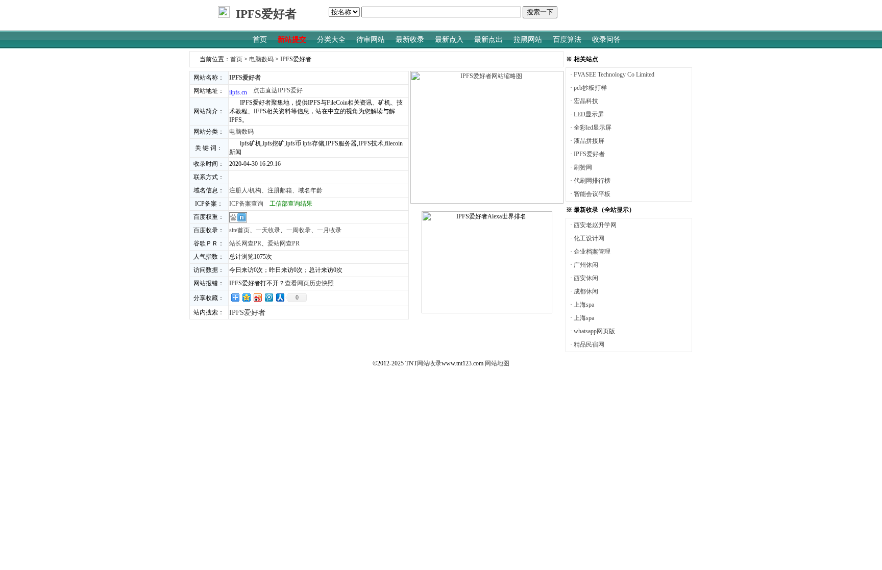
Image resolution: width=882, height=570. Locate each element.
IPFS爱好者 (589, 154)
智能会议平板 (592, 193)
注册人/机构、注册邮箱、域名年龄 (276, 190)
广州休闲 (586, 264)
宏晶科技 (586, 101)
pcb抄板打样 (590, 87)
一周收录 (298, 230)
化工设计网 (589, 238)
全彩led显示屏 (592, 127)
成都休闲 (586, 291)
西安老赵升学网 (595, 225)
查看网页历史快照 (309, 283)
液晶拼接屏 (589, 140)
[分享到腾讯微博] (268, 297)
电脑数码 (261, 59)
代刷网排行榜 (592, 180)
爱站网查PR (283, 243)
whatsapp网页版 (594, 331)
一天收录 (268, 230)
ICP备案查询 (246, 203)
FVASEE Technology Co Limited (614, 74)
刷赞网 (583, 167)
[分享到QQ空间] (246, 297)
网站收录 (429, 363)
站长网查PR (245, 243)
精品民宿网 (589, 344)
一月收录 (329, 230)
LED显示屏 (589, 114)
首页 (236, 59)
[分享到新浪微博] (257, 297)
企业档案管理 (592, 251)
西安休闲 (586, 278)
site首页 (239, 230)
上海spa (584, 304)
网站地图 (497, 363)
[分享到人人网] (279, 297)
